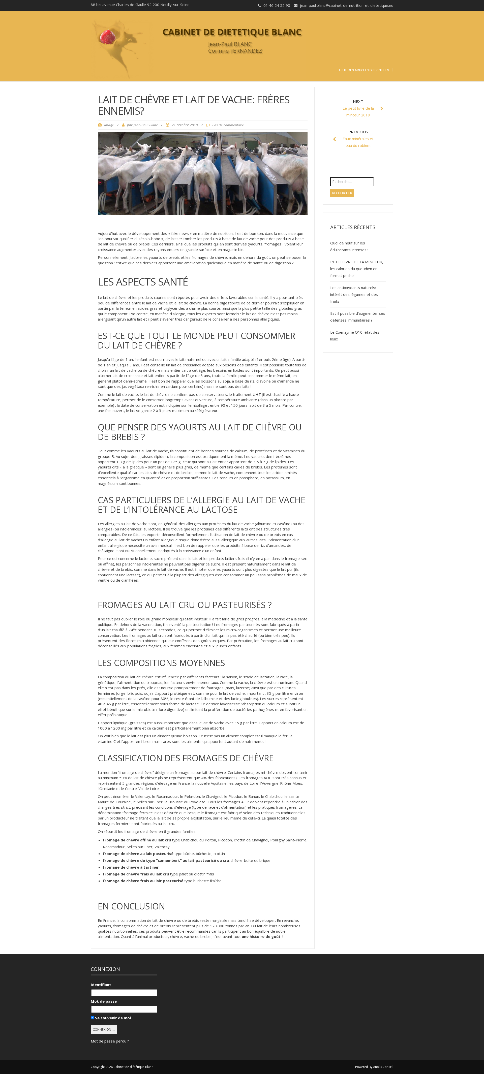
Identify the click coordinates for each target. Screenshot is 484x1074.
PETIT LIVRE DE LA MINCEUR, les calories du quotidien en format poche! (356, 268)
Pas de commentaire (228, 125)
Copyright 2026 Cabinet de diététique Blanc (122, 1067)
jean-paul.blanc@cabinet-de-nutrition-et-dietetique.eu (346, 5)
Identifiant (101, 984)
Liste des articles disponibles (364, 70)
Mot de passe (104, 1001)
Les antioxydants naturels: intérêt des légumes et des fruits (354, 294)
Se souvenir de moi (112, 1017)
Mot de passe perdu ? (110, 1041)
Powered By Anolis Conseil (374, 1067)
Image (109, 125)
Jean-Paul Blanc (146, 125)
